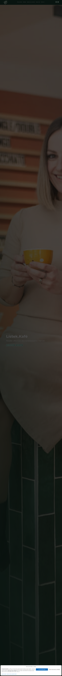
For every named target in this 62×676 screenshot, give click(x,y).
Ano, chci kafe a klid (42, 669)
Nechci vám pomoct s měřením (54, 669)
